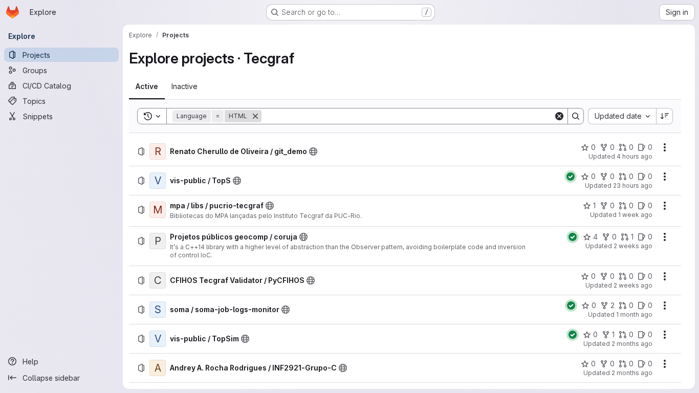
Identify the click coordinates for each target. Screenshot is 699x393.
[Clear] (559, 116)
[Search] (575, 116)
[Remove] (255, 116)
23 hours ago (632, 185)
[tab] (147, 86)
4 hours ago (634, 156)
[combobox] (622, 116)
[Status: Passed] (570, 176)
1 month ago (634, 314)
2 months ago (631, 343)
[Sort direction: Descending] (665, 116)
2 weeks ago (633, 246)
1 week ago (635, 215)
